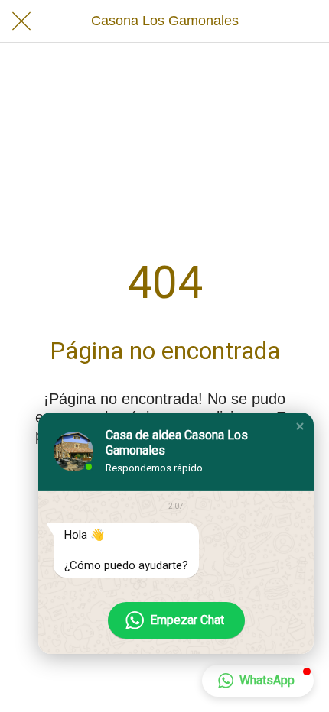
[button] (300, 426)
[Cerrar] (21, 21)
